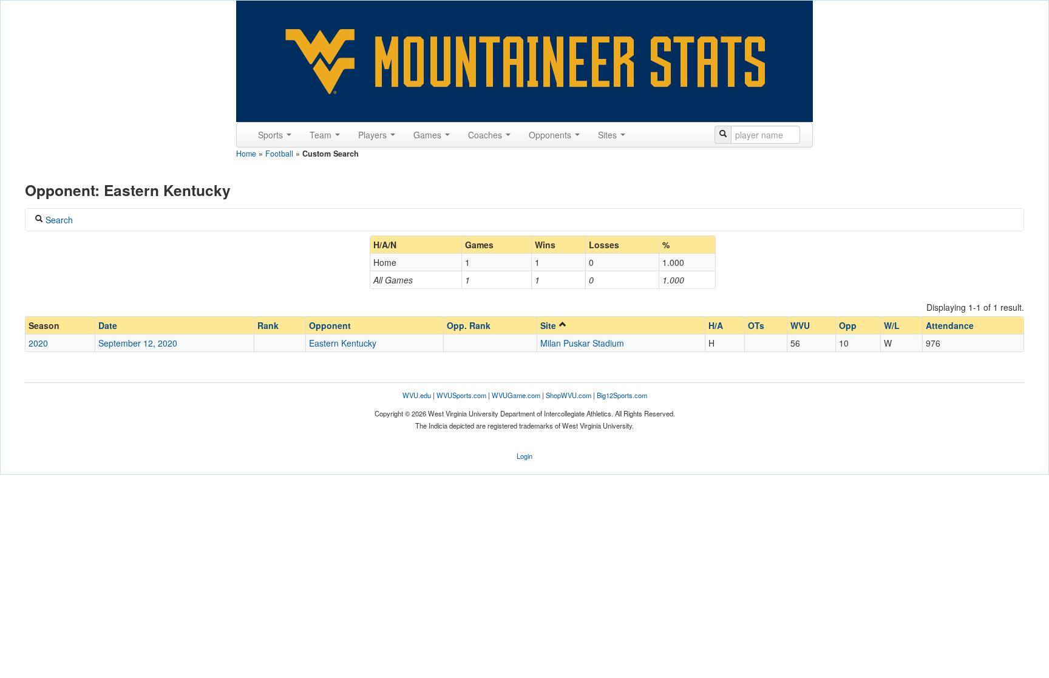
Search (58, 220)
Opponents (551, 135)
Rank (268, 325)
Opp (848, 325)
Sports (271, 135)
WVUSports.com (461, 395)
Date (107, 325)
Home (246, 153)
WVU (800, 325)
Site (549, 325)
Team (322, 135)
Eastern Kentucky (342, 343)
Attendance (950, 325)
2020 (38, 343)
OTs (756, 325)
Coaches (486, 135)
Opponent (330, 325)
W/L (892, 325)
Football (279, 153)
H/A (715, 325)
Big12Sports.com (622, 395)
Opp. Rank (469, 325)
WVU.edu (416, 395)
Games (428, 135)
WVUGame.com (516, 395)
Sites (608, 135)
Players (373, 135)
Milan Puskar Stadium (582, 343)
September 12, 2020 (137, 343)
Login (524, 456)
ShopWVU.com (568, 395)
